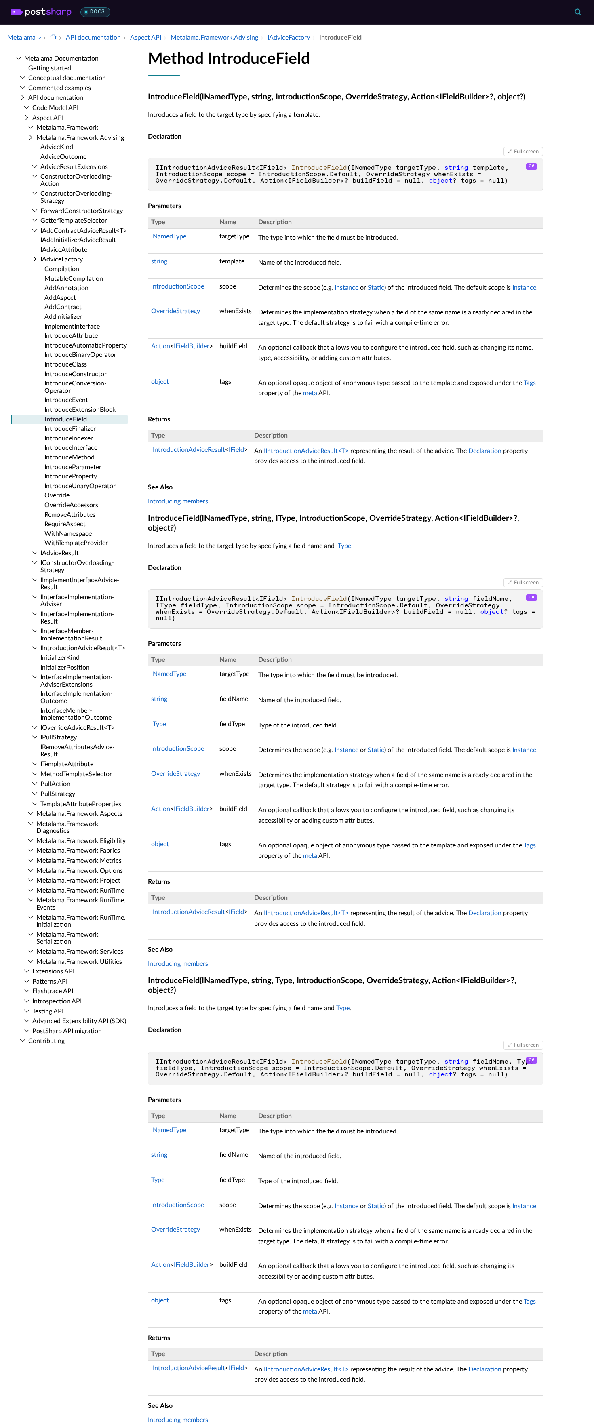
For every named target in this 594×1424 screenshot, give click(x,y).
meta (310, 393)
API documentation (55, 98)
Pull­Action (55, 784)
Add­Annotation (66, 288)
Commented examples (59, 88)
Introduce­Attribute (71, 336)
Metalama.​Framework (67, 127)
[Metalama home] (41, 12)
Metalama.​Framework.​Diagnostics (68, 827)
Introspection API (57, 1001)
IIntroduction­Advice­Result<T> (82, 648)
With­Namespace (68, 534)
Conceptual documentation (67, 78)
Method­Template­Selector (76, 774)
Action (160, 346)
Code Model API (55, 108)
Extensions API (53, 971)
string (159, 261)
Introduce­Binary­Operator (80, 355)
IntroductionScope (177, 286)
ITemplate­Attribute (66, 764)
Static (376, 287)
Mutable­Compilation (73, 279)
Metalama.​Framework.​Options (79, 871)
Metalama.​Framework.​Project (78, 880)
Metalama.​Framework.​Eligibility (81, 841)
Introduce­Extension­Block (80, 410)
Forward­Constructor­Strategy (81, 211)
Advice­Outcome (63, 157)
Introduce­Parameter (72, 467)
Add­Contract (63, 307)
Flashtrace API (52, 991)
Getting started (49, 68)
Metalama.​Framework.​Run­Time (80, 890)
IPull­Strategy (58, 737)
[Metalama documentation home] (53, 37)
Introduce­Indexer (68, 438)
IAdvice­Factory (61, 259)
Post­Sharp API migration (67, 1031)
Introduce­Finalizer (70, 429)
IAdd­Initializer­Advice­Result (78, 240)
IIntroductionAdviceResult (188, 450)
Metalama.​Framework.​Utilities (79, 961)
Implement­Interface (72, 326)
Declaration (484, 451)
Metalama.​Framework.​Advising (80, 138)
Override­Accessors (71, 505)
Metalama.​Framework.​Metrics (79, 860)
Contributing (46, 1041)
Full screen (526, 151)
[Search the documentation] (578, 12)
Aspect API (47, 118)
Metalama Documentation (61, 58)
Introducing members (178, 501)
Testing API (47, 1011)
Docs (97, 12)
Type (343, 1008)
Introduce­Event (66, 400)
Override (57, 495)
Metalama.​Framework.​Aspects (79, 814)
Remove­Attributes (69, 515)
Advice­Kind (56, 147)
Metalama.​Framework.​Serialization (68, 938)
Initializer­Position (65, 667)
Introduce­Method (69, 457)
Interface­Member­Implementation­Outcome (76, 714)
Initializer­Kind (60, 658)
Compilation (61, 269)
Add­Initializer (63, 317)
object (160, 382)
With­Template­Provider (76, 543)
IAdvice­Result (59, 553)
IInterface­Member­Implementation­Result (71, 635)
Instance (346, 287)
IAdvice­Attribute (63, 249)
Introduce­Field (65, 419)
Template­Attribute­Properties (80, 804)
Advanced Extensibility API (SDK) (79, 1021)
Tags (530, 383)
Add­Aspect (60, 298)
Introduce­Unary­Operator (80, 486)
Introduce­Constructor (75, 374)
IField (236, 450)
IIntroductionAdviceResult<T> (306, 451)
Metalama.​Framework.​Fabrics (78, 850)
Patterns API (49, 981)
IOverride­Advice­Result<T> (77, 728)
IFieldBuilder (191, 346)
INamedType (168, 236)
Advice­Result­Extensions (74, 167)
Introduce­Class (65, 364)
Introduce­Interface (70, 447)
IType (343, 546)
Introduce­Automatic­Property (85, 345)
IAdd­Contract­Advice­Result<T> (83, 231)
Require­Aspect (65, 524)
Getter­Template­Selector (73, 220)
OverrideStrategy (175, 311)
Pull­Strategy (57, 794)
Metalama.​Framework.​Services (79, 951)
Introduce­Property (70, 476)
